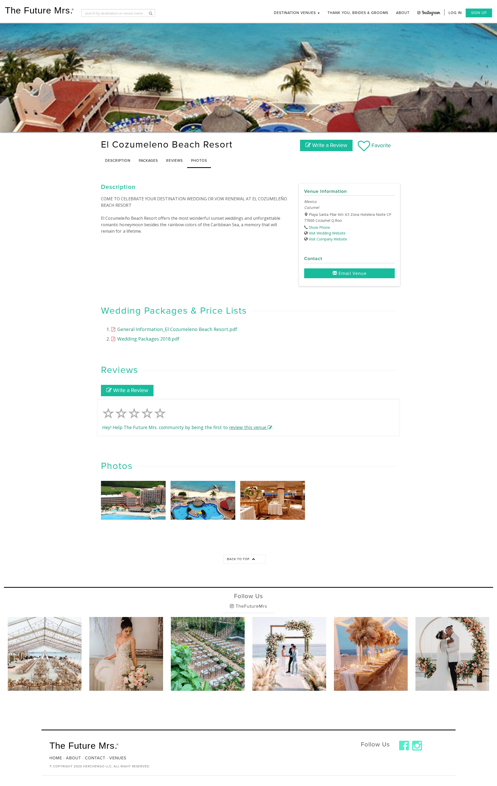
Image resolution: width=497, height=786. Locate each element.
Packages (148, 160)
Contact (95, 758)
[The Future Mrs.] (404, 745)
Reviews (174, 160)
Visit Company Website (328, 239)
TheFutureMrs (250, 606)
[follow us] (428, 12)
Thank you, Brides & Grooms (357, 13)
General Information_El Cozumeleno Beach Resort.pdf (176, 329)
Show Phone (319, 227)
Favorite (380, 145)
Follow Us (248, 596)
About (403, 13)
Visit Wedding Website (327, 233)
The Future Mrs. (39, 10)
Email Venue (352, 273)
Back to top (239, 559)
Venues (117, 758)
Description (117, 160)
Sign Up (479, 13)
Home (55, 758)
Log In (455, 13)
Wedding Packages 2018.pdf (147, 339)
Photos (199, 160)
